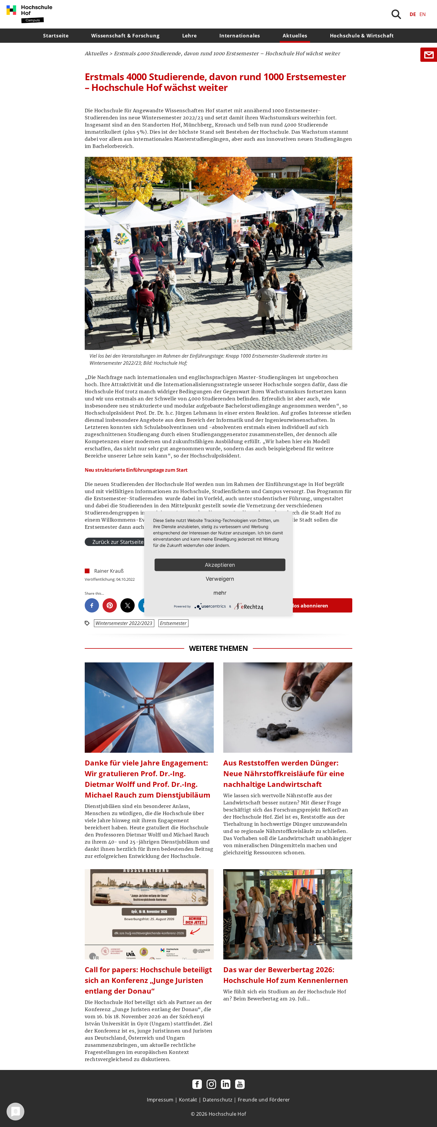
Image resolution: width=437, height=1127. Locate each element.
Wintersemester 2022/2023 (123, 623)
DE (413, 14)
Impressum (160, 1099)
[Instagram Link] (211, 1084)
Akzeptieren (220, 565)
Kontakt (188, 1099)
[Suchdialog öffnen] (396, 14)
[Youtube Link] (240, 1084)
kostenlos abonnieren (302, 605)
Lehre (189, 35)
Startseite (56, 35)
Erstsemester (173, 623)
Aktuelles (295, 35)
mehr (220, 593)
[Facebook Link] (197, 1084)
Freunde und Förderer (264, 1099)
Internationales (239, 35)
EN (422, 14)
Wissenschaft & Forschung (125, 35)
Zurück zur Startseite (118, 541)
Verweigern (220, 579)
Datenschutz (217, 1099)
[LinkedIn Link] (225, 1084)
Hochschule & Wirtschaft (362, 35)
